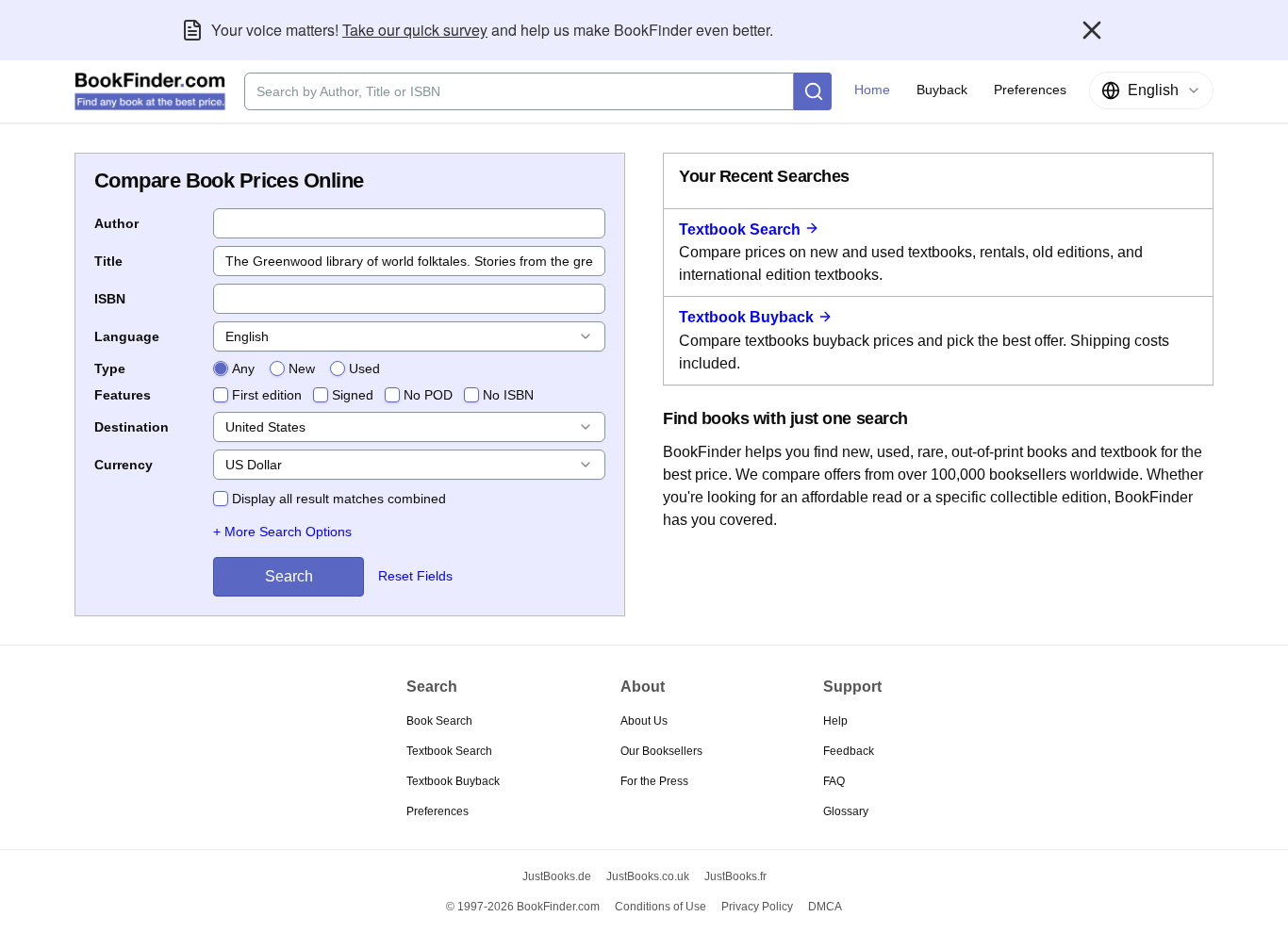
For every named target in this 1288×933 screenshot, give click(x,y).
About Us (644, 721)
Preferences (437, 811)
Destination (131, 426)
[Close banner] (1092, 30)
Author (116, 223)
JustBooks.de (556, 876)
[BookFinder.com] (149, 91)
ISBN (109, 298)
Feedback (848, 751)
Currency (123, 464)
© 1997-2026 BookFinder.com (523, 906)
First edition (267, 394)
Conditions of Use (660, 906)
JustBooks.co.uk (647, 876)
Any (243, 368)
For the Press (654, 781)
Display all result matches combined (339, 498)
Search (289, 576)
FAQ (834, 781)
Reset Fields (415, 575)
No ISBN (508, 394)
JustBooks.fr (735, 876)
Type (109, 368)
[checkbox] (220, 394)
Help (835, 721)
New (302, 368)
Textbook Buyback (746, 317)
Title (108, 261)
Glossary (845, 811)
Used (364, 368)
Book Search (439, 721)
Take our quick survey (414, 30)
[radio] (220, 368)
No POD (428, 394)
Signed (352, 394)
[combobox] (1151, 90)
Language (126, 336)
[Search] (813, 91)
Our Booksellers (661, 751)
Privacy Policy (757, 906)
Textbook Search (740, 229)
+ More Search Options (282, 531)
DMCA (825, 906)
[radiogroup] (296, 368)
